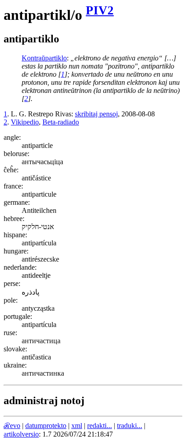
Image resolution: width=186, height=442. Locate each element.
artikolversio (21, 434)
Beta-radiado (60, 122)
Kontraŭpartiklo (44, 58)
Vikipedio (25, 122)
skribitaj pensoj (96, 114)
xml (76, 425)
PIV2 (100, 10)
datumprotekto (45, 425)
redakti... (99, 425)
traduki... (129, 425)
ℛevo (12, 425)
